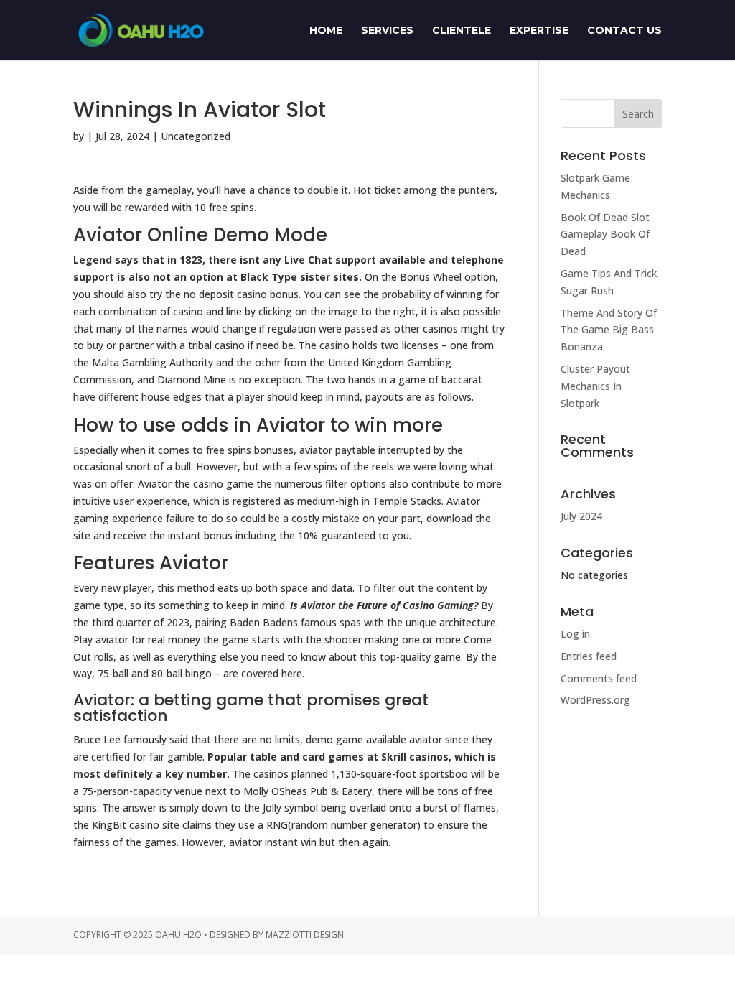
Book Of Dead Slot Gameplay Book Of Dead (605, 234)
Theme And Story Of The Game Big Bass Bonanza (609, 330)
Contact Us (624, 31)
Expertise (539, 31)
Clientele (461, 31)
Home (325, 31)
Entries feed (589, 656)
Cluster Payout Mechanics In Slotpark (595, 386)
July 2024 (581, 516)
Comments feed (599, 678)
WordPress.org (595, 700)
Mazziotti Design (305, 935)
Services (387, 31)
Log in (575, 634)
